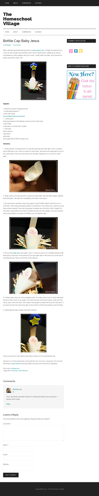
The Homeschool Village (17, 19)
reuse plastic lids (38, 50)
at (13, 392)
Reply (8, 404)
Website (6, 464)
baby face (16, 253)
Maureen (25, 370)
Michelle (15, 389)
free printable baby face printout (14, 116)
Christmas (14, 370)
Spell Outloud (16, 363)
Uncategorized (14, 368)
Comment (7, 424)
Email (5, 455)
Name (5, 445)
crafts (20, 370)
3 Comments (17, 45)
